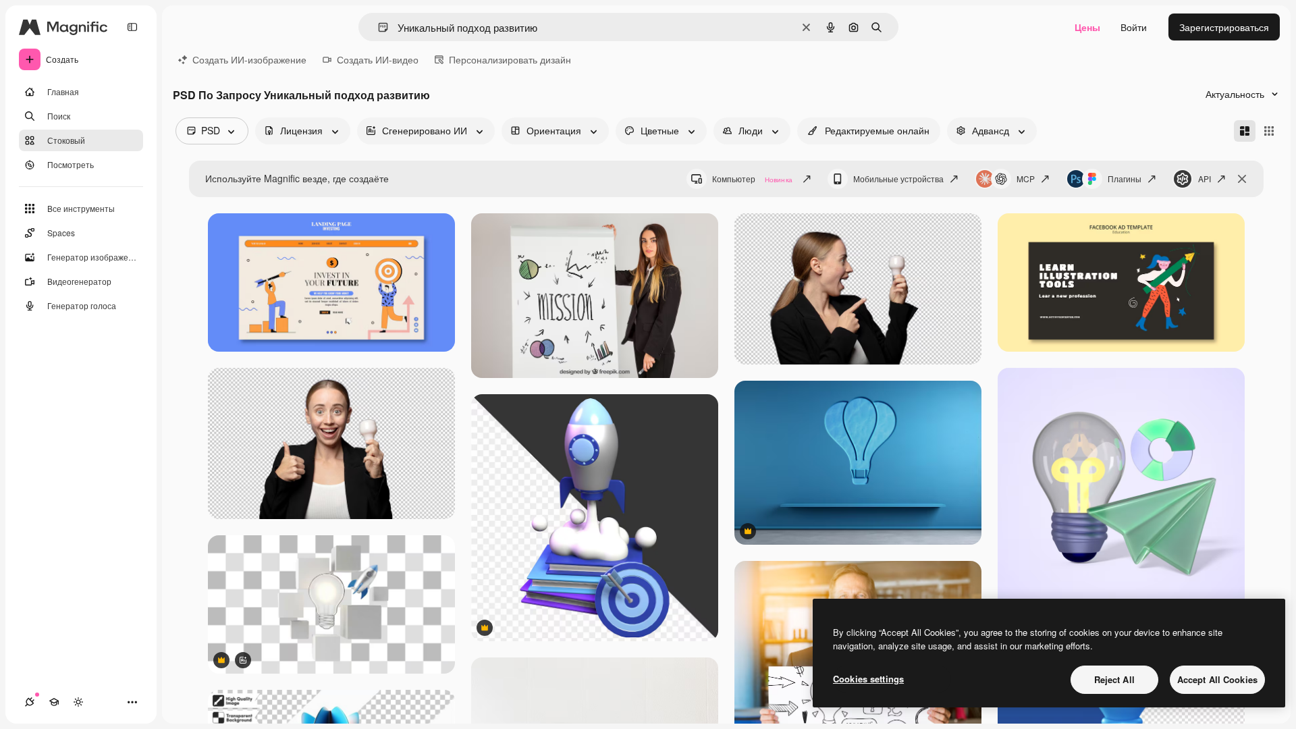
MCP (1026, 178)
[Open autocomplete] (377, 27)
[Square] (1269, 131)
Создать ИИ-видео (377, 59)
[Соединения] (29, 702)
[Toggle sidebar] (132, 27)
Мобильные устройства (898, 178)
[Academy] (54, 702)
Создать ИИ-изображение (249, 59)
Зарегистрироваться (1224, 27)
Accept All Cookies (1217, 679)
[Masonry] (1245, 131)
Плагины (1124, 178)
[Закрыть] (1242, 178)
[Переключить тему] (78, 702)
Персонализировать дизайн (510, 59)
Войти (1133, 27)
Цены (1087, 27)
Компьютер (752, 178)
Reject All (1114, 679)
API (1204, 178)
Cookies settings (868, 678)
